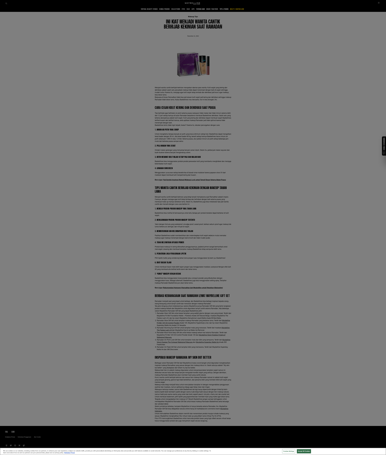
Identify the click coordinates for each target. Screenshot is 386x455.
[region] (193, 451)
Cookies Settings (288, 451)
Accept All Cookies (304, 451)
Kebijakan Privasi (69, 453)
